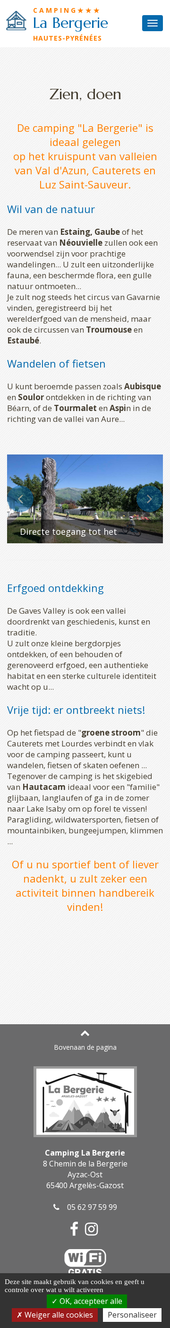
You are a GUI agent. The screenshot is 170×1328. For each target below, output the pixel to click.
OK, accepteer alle (90, 1301)
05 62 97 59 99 (88, 1207)
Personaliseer (132, 1315)
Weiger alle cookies (58, 1315)
